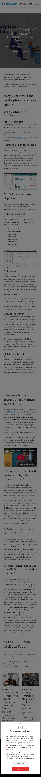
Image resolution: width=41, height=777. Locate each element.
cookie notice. (10, 749)
